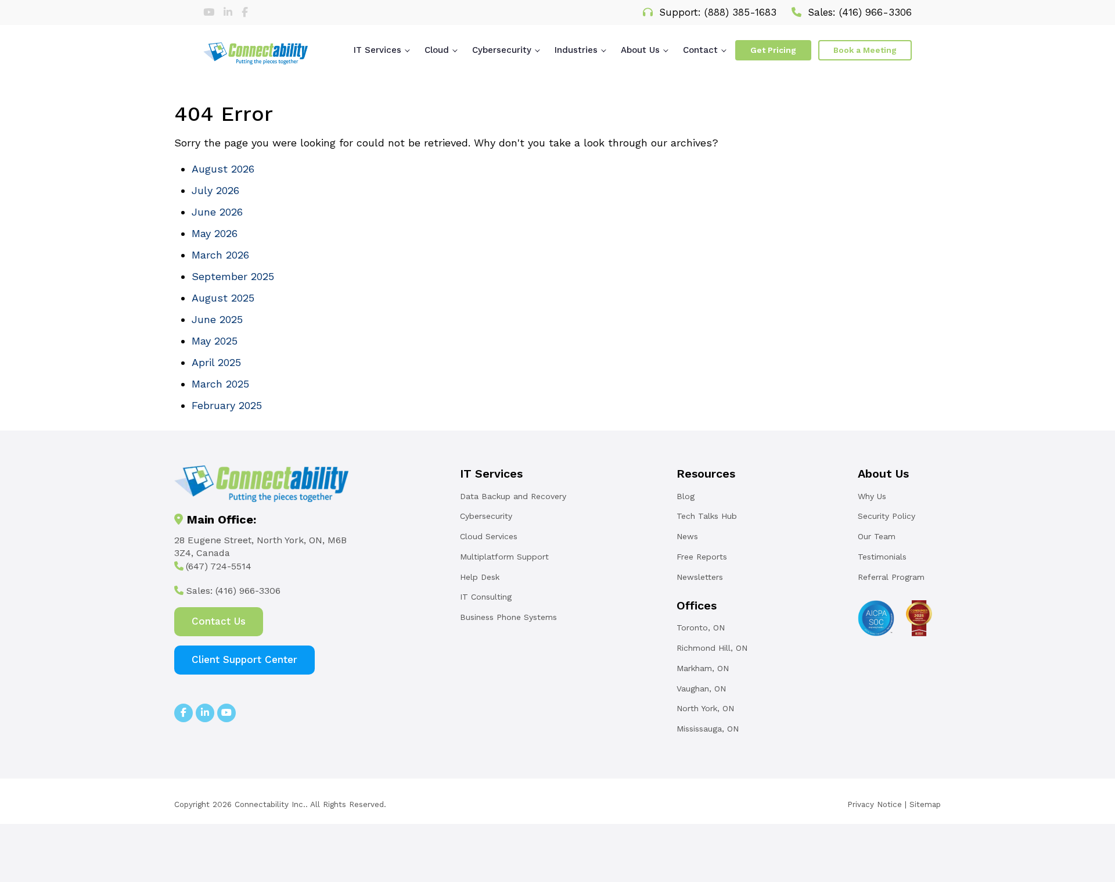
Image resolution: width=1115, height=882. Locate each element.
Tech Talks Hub (707, 516)
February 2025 (227, 405)
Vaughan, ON (701, 688)
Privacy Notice (874, 804)
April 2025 (216, 362)
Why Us (872, 496)
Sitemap (925, 804)
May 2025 (215, 341)
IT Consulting (486, 596)
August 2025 (223, 298)
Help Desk (479, 577)
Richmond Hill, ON (712, 647)
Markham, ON (703, 668)
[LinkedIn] (230, 12)
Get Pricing (773, 50)
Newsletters (700, 577)
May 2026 (215, 233)
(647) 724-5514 (218, 566)
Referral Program (891, 577)
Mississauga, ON (708, 728)
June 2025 (217, 319)
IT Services (377, 50)
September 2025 (233, 276)
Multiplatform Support (504, 556)
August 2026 (223, 169)
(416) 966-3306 (875, 12)
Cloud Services (488, 536)
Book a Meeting (865, 50)
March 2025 (220, 384)
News (687, 536)
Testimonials (882, 556)
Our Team (876, 536)
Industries (576, 50)
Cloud (437, 50)
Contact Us (219, 621)
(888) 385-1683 (740, 12)
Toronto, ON (701, 627)
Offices (697, 605)
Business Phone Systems (508, 617)
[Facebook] (245, 12)
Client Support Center (244, 659)
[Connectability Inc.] (255, 53)
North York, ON (705, 708)
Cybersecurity (501, 50)
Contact (700, 50)
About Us (640, 50)
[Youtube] (210, 12)
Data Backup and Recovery (513, 496)
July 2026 (215, 190)
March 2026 (220, 255)
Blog (686, 496)
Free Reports (702, 556)
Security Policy (886, 516)
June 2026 (217, 212)
